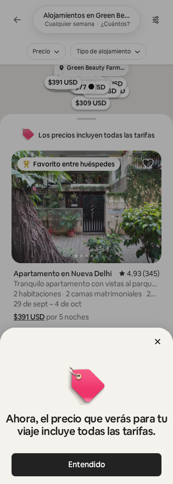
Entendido (86, 464)
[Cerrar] (157, 341)
